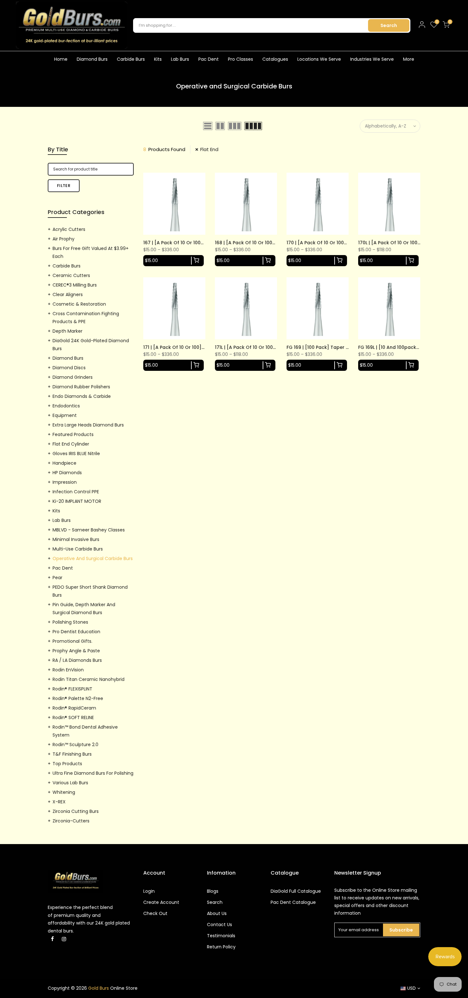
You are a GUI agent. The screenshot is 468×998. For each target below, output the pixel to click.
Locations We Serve (319, 59)
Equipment (65, 415)
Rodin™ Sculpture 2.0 (75, 744)
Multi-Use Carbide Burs (78, 549)
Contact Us (219, 924)
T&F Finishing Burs (72, 754)
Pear (57, 577)
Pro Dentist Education (76, 631)
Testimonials (221, 935)
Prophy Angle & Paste (76, 651)
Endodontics (66, 406)
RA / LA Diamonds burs (77, 660)
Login (149, 891)
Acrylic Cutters (69, 229)
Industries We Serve (372, 59)
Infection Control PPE (76, 492)
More (408, 59)
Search (388, 25)
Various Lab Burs (70, 783)
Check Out (155, 913)
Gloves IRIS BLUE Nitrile (76, 453)
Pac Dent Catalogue (293, 902)
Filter (63, 185)
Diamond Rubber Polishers (81, 387)
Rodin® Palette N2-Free (78, 698)
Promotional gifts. (72, 641)
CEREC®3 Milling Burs (75, 285)
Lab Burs (180, 59)
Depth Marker (67, 331)
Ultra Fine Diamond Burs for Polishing (93, 773)
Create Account (161, 902)
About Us (217, 913)
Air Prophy (63, 239)
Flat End (209, 149)
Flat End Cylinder (71, 444)
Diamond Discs (69, 367)
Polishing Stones (70, 622)
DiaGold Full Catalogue (296, 891)
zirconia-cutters (71, 821)
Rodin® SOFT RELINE (73, 717)
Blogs (212, 891)
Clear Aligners (68, 294)
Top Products (67, 763)
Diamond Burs (92, 59)
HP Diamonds (67, 472)
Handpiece (64, 463)
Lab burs (62, 520)
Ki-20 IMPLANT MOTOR (77, 501)
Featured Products (73, 434)
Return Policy (221, 947)
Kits (158, 59)
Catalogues (275, 59)
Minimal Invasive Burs (76, 539)
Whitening (64, 792)
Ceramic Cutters (71, 275)
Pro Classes (240, 59)
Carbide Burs (131, 59)
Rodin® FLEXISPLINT (72, 689)
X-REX (59, 802)
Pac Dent (208, 59)
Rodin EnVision (68, 670)
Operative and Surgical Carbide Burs (93, 558)
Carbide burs (67, 266)
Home (60, 59)
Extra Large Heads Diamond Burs (88, 425)
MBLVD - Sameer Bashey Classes (89, 530)
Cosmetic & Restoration (79, 304)
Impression (65, 482)
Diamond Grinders (73, 377)
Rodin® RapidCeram (74, 708)
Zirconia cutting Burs (76, 811)
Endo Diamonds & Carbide (82, 396)
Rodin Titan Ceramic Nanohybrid (88, 679)
